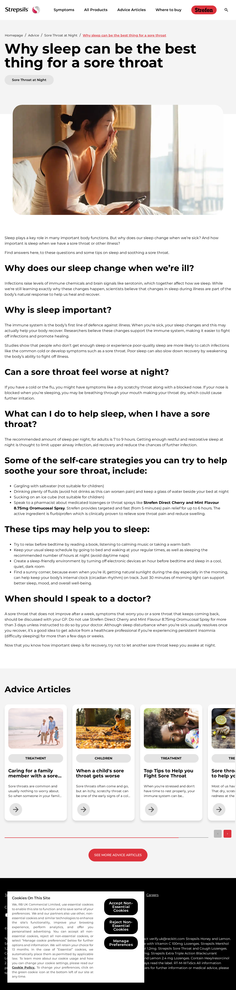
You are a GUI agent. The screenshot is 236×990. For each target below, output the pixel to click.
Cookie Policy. (23, 967)
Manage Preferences (121, 943)
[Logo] (23, 10)
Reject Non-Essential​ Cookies (120, 926)
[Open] (226, 10)
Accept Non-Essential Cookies (121, 907)
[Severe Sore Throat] (204, 10)
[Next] (227, 834)
